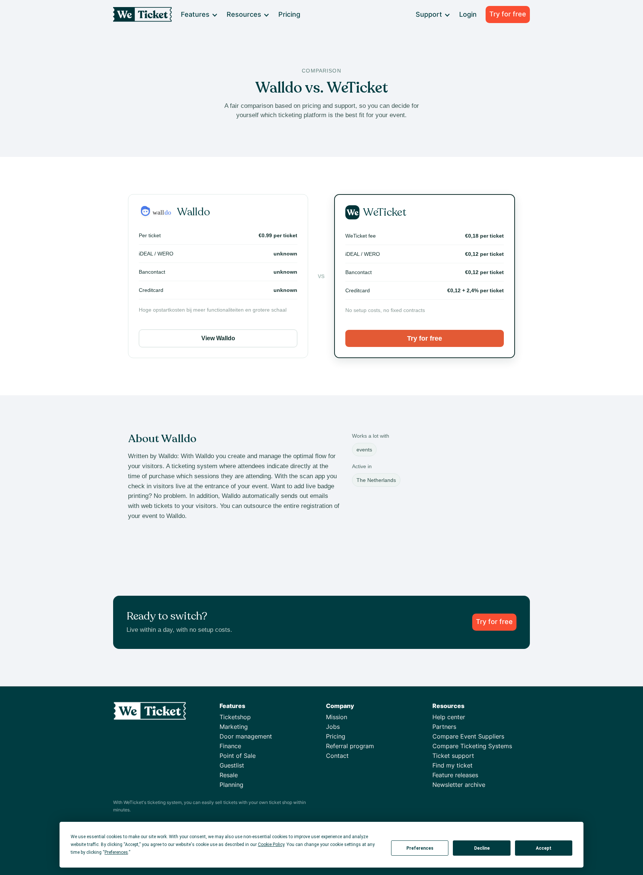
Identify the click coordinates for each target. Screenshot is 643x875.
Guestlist (232, 765)
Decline (482, 848)
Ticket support (453, 755)
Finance (230, 746)
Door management (246, 736)
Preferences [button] (116, 852)
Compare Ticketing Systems (472, 746)
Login (468, 14)
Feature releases (455, 775)
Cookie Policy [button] (271, 844)
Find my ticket (452, 765)
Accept (543, 848)
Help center (448, 717)
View (218, 338)
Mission (336, 717)
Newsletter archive (458, 784)
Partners (444, 726)
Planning (231, 784)
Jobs (333, 726)
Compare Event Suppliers (468, 736)
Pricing (289, 14)
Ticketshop (235, 717)
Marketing (234, 726)
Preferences (420, 848)
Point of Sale (238, 755)
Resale (229, 775)
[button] (199, 14)
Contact (337, 755)
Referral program (350, 746)
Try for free (507, 14)
